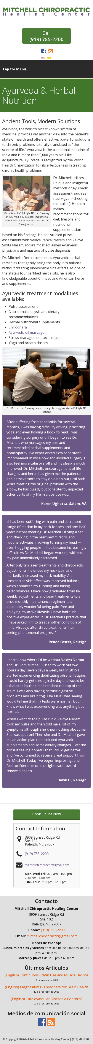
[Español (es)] (49, 57)
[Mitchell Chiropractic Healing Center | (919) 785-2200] (46, 11)
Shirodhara (18, 327)
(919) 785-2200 (46, 39)
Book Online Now (46, 814)
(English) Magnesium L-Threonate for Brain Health (46, 987)
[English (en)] (43, 57)
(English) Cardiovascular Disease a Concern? (46, 998)
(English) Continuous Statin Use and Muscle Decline (46, 975)
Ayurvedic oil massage (26, 332)
